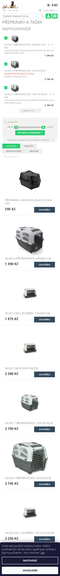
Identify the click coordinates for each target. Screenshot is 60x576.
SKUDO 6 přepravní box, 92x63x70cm (25, 72)
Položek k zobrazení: (30, 132)
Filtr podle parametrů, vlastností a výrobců (28, 140)
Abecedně (34, 151)
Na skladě (13, 122)
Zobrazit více (28, 110)
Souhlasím (30, 570)
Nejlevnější (11, 146)
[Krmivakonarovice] (11, 4)
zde (42, 552)
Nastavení (30, 560)
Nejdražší (28, 146)
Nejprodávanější (14, 151)
